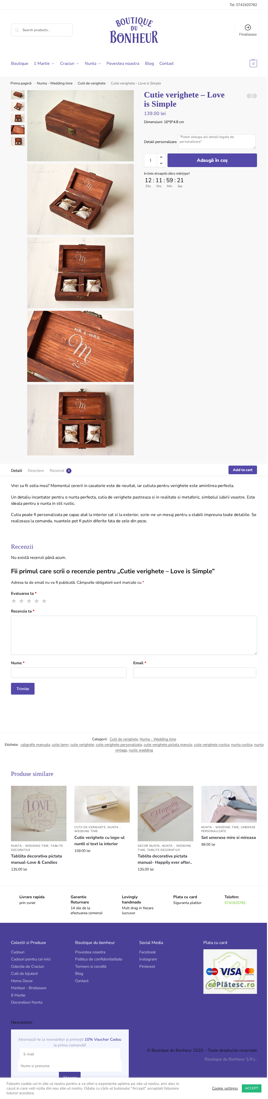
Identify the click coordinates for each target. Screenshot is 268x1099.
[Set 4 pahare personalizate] (245, 96)
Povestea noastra (89, 944)
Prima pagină (20, 83)
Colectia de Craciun (27, 958)
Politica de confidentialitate (97, 951)
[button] (241, 63)
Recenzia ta (23, 605)
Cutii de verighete (91, 83)
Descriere (36, 464)
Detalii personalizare (158, 141)
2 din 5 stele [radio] (22, 595)
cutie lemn (56, 738)
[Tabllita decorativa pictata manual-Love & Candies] (38, 806)
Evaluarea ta (24, 587)
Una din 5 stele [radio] (14, 595)
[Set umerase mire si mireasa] (225, 797)
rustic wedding (137, 743)
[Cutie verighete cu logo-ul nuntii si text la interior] (100, 797)
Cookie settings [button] (221, 1088)
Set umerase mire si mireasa (217, 833)
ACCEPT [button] (247, 1088)
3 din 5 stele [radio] (29, 595)
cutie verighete (78, 738)
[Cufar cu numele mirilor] (250, 96)
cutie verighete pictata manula (164, 738)
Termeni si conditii (89, 958)
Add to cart (239, 463)
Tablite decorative (161, 842)
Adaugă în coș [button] (38, 873)
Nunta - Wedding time (54, 83)
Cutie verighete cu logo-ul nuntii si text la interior (98, 834)
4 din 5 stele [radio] (37, 595)
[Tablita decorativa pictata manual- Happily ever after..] (163, 806)
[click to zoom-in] (79, 125)
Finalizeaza (244, 34)
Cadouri (17, 944)
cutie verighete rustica (207, 738)
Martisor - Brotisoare (28, 980)
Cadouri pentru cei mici (31, 951)
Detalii (16, 464)
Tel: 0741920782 (239, 4)
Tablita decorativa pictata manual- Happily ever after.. (163, 852)
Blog (78, 966)
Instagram (146, 951)
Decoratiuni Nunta (26, 995)
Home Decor (22, 973)
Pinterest (145, 958)
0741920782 (231, 895)
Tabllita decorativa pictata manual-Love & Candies (36, 852)
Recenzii (57, 464)
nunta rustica (237, 738)
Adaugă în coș (209, 160)
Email (137, 656)
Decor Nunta (147, 838)
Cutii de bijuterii (24, 966)
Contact (80, 973)
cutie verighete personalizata (115, 738)
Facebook (145, 944)
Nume (18, 656)
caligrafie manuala (31, 738)
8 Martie (18, 987)
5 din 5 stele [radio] (44, 595)
